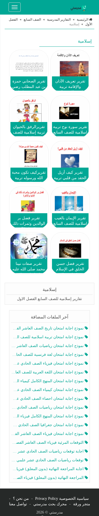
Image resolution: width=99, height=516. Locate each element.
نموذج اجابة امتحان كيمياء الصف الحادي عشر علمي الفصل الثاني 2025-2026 (47, 390)
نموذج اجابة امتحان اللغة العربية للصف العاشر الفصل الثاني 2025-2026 (47, 372)
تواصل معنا (18, 504)
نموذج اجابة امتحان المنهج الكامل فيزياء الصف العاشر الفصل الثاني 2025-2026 (47, 416)
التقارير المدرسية (59, 19)
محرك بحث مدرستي (50, 504)
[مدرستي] (79, 7)
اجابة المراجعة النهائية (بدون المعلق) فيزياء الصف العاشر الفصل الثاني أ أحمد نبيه (47, 469)
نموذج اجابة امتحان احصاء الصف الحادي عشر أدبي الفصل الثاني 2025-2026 (47, 398)
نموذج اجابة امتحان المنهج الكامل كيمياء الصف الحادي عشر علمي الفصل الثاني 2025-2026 (47, 381)
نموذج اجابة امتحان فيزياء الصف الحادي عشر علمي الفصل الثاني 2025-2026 (47, 363)
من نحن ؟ (21, 498)
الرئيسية (83, 19)
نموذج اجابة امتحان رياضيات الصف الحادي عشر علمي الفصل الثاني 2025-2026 (47, 407)
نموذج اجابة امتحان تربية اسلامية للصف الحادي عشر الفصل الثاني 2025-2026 (47, 337)
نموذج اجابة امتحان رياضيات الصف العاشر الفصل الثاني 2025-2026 (47, 346)
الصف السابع (32, 19)
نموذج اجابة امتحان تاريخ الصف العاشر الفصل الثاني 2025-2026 (47, 328)
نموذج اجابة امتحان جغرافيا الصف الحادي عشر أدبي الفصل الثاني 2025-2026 (47, 425)
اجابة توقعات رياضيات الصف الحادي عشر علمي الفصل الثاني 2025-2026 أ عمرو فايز (47, 451)
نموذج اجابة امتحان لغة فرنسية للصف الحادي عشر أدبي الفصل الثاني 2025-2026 (47, 355)
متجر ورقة (81, 504)
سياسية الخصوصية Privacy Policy (62, 498)
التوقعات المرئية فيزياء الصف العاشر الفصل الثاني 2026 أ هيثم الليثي (47, 442)
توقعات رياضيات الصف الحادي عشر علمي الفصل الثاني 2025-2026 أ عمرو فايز (47, 460)
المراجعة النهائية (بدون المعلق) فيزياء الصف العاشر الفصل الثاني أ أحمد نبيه (47, 478)
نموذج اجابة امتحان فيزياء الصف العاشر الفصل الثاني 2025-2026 (47, 434)
